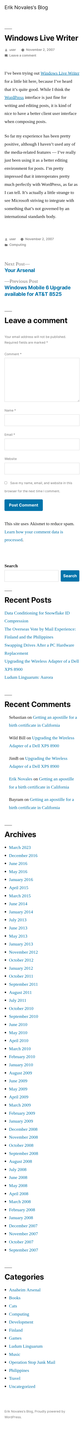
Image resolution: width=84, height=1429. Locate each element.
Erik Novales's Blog (26, 7)
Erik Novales (20, 779)
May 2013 (18, 936)
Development (21, 1322)
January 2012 (21, 968)
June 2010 (18, 1024)
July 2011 (17, 1000)
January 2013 (21, 944)
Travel (14, 1378)
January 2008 (21, 1218)
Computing (17, 245)
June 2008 (18, 1177)
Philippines (19, 1370)
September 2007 (23, 1250)
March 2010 (20, 1049)
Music (14, 1354)
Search (11, 566)
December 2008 (23, 1129)
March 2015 (20, 896)
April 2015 (18, 888)
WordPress (14, 97)
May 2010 (18, 1033)
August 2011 (20, 992)
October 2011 (21, 976)
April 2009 (18, 1097)
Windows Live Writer (60, 73)
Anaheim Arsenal (25, 1290)
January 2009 (21, 1121)
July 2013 (18, 920)
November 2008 (23, 1137)
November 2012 (23, 952)
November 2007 (23, 1234)
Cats (13, 1306)
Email (9, 435)
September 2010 (23, 1016)
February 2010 (22, 1057)
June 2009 (18, 1081)
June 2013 (18, 928)
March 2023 (20, 847)
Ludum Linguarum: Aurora (28, 677)
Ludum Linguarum (26, 1346)
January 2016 (21, 879)
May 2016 (18, 872)
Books (15, 1298)
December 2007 (23, 1226)
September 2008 (23, 1153)
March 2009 (20, 1105)
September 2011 (23, 984)
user (12, 50)
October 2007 (21, 1242)
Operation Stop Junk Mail (32, 1362)
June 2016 (18, 863)
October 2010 (21, 1008)
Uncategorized (22, 1386)
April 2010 (18, 1040)
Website (10, 459)
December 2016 (23, 855)
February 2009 (22, 1113)
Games (15, 1338)
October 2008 (21, 1145)
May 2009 (18, 1089)
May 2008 (18, 1185)
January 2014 (21, 912)
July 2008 (18, 1169)
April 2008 (18, 1194)
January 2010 (21, 1065)
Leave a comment (22, 55)
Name (10, 410)
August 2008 (20, 1161)
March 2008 (20, 1202)
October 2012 (21, 960)
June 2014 (18, 904)
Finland (16, 1330)
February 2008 (22, 1210)
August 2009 (20, 1073)
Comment (13, 354)
